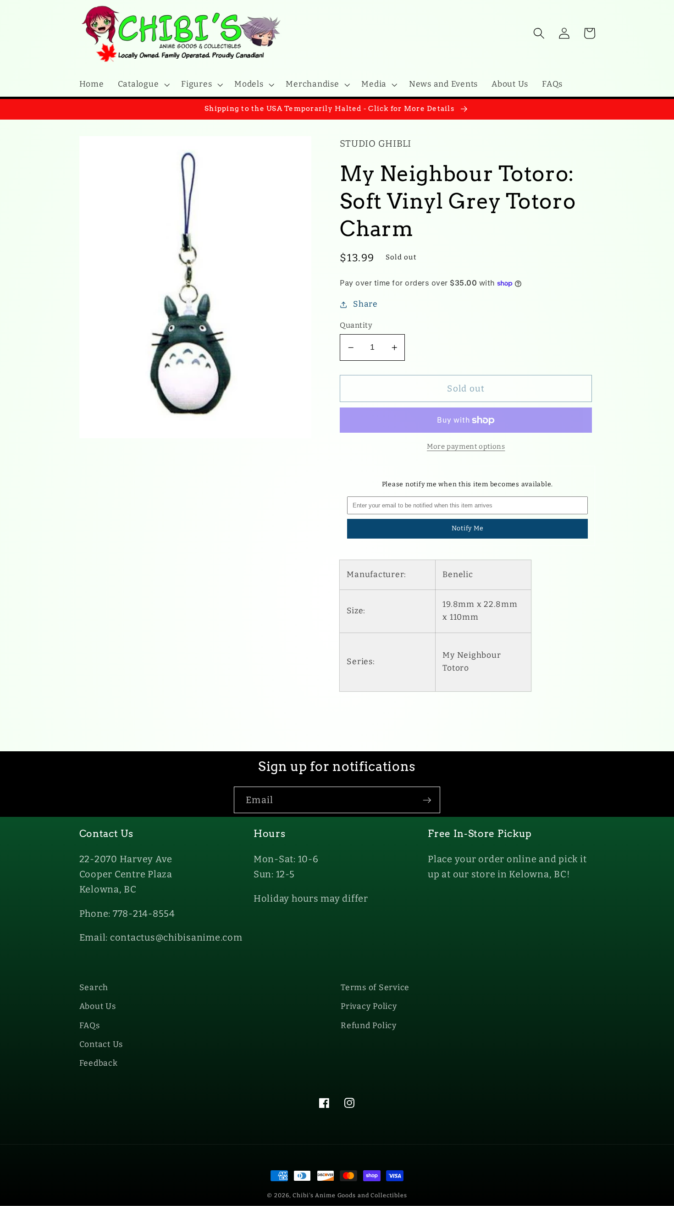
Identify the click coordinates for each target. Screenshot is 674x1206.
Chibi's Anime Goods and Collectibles (350, 1195)
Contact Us (101, 1044)
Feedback (98, 1063)
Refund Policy (369, 1025)
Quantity (356, 325)
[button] (143, 84)
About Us (97, 1006)
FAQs (89, 1025)
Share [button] (365, 304)
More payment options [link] (466, 446)
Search (94, 987)
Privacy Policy (369, 1006)
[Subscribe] (427, 800)
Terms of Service (375, 987)
